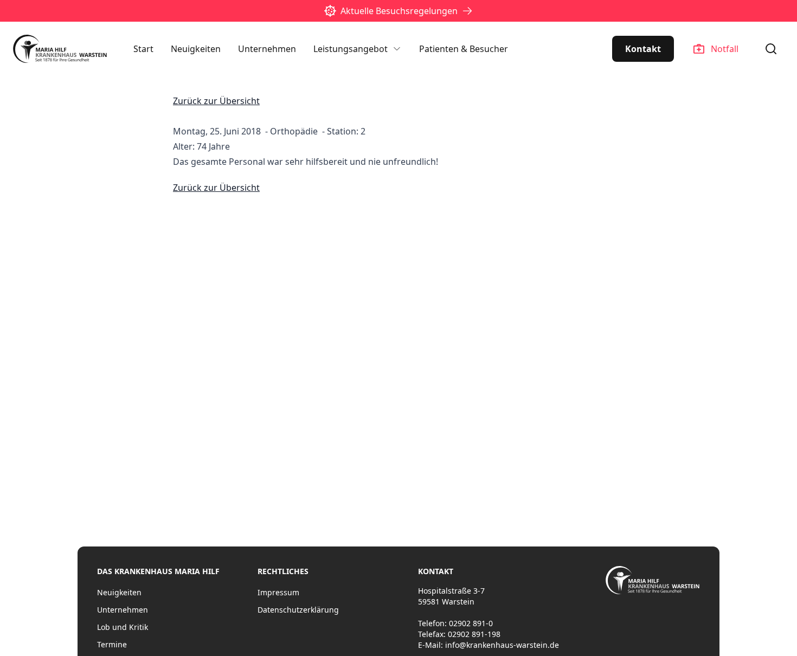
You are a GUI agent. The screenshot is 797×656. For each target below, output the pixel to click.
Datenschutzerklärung (298, 609)
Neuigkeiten (196, 49)
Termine (112, 644)
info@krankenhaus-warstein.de (502, 645)
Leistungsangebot (350, 49)
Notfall (724, 49)
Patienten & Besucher (463, 49)
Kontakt (643, 49)
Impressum (278, 592)
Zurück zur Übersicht (216, 101)
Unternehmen (267, 49)
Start (143, 49)
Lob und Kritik (122, 627)
